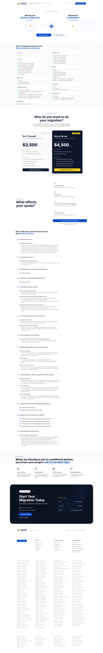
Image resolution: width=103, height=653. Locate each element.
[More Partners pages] (69, 3)
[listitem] (36, 152)
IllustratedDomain (40, 530)
